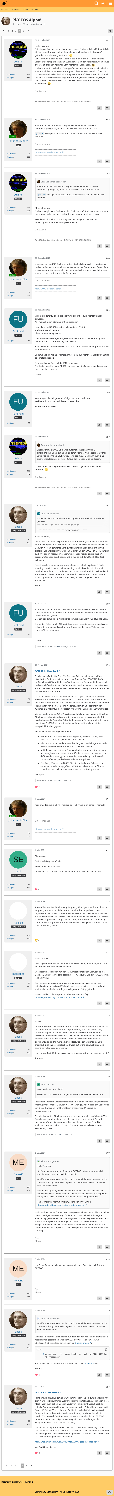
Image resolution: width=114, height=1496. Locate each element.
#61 (108, 40)
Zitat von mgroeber (50, 1161)
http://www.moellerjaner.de (48, 152)
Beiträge (10, 77)
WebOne (88, 1363)
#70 (108, 665)
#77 (108, 1153)
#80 (108, 1386)
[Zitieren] (107, 108)
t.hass (59, 780)
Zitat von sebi (47, 1084)
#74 (108, 952)
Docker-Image (82, 1342)
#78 (108, 1259)
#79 (108, 1310)
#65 (108, 310)
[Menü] (110, 3)
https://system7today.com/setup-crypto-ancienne (58, 997)
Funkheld (60, 646)
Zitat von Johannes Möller (53, 181)
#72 (108, 850)
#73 (108, 901)
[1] (40, 1354)
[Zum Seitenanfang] (109, 1492)
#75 (108, 1015)
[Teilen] (110, 31)
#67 (108, 436)
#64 (108, 258)
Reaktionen (11, 74)
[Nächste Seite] (27, 31)
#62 (108, 119)
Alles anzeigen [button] (72, 530)
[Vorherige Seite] (3, 31)
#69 (108, 603)
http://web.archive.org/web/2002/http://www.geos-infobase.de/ (66, 1441)
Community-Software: (57, 1491)
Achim (40, 133)
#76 (108, 1076)
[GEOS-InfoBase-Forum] (4, 3)
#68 (108, 505)
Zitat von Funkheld (50, 513)
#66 (108, 392)
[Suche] (96, 3)
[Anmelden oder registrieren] (103, 3)
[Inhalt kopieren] (106, 1349)
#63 (108, 173)
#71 (108, 799)
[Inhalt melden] (99, 108)
